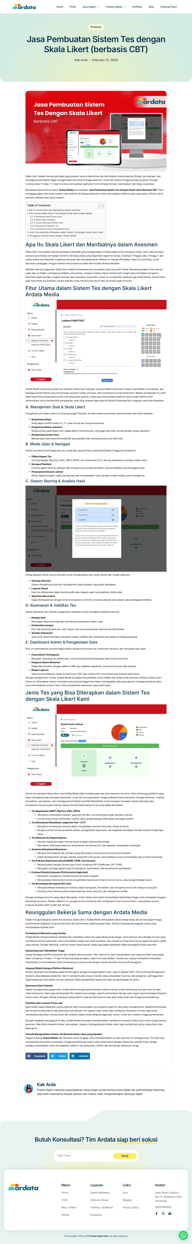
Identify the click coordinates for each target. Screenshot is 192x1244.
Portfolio (137, 6)
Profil (73, 6)
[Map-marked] (169, 1213)
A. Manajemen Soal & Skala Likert (47, 216)
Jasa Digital (89, 6)
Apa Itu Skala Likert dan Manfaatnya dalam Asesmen (54, 210)
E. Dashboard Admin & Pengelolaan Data (51, 229)
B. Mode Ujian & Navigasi (44, 220)
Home (59, 6)
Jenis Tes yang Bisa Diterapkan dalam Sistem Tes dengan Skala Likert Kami (66, 232)
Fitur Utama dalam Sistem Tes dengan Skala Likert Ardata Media (60, 213)
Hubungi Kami (168, 6)
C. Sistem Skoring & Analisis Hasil (48, 223)
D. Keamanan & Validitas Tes (46, 226)
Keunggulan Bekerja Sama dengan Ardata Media (53, 235)
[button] (37, 1056)
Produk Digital (114, 6)
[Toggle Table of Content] (99, 205)
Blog (151, 6)
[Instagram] (163, 1213)
